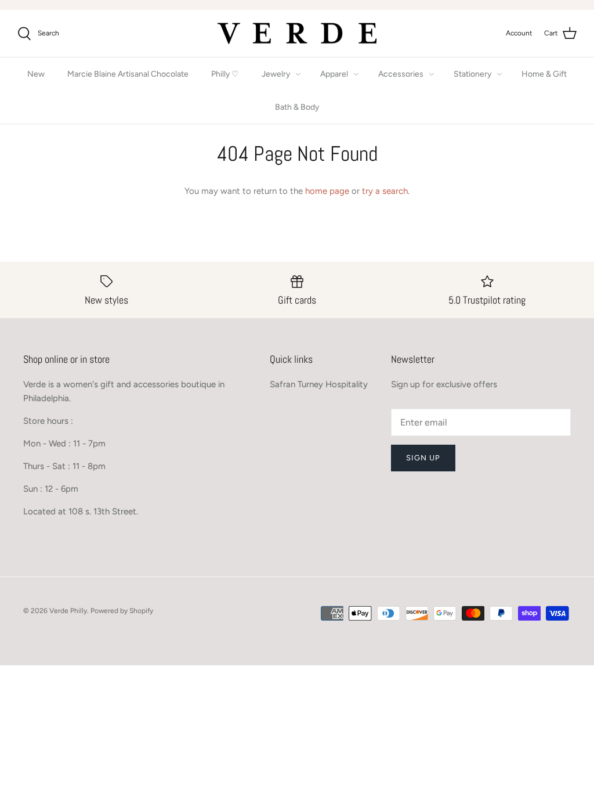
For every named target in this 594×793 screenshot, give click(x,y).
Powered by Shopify (121, 611)
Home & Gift (544, 74)
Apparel (334, 74)
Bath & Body (297, 107)
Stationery (472, 74)
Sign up (423, 457)
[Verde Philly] (297, 33)
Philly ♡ (225, 74)
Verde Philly (68, 611)
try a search (385, 191)
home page (327, 191)
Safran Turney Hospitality (319, 384)
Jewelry (276, 74)
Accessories (400, 74)
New (36, 74)
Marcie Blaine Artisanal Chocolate (128, 74)
